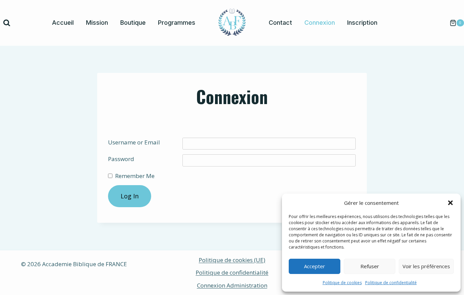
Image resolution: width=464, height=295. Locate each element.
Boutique (133, 22)
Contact (280, 22)
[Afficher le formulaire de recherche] (7, 23)
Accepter (314, 266)
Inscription (362, 22)
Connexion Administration (232, 285)
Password (121, 159)
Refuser (369, 266)
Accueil (63, 22)
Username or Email (134, 142)
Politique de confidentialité (391, 283)
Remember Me (135, 176)
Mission (97, 22)
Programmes (176, 22)
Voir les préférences (426, 266)
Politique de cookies (342, 283)
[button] (450, 202)
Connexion (319, 22)
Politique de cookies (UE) (232, 260)
